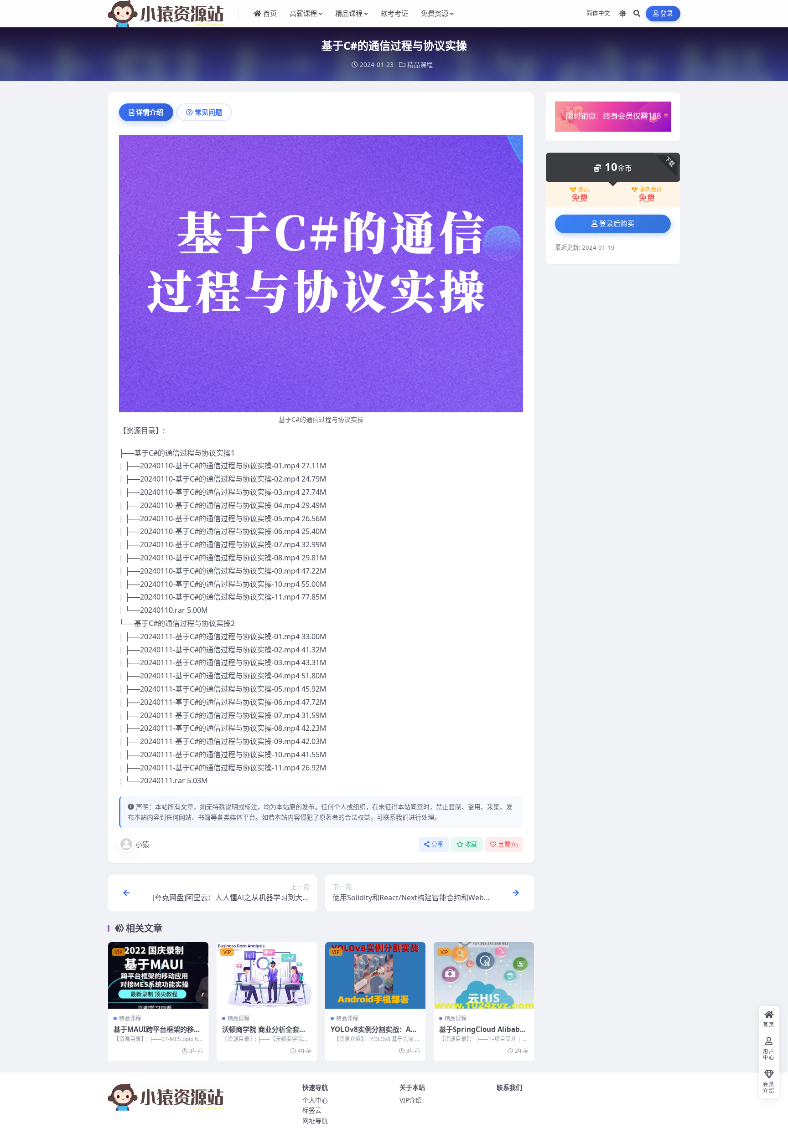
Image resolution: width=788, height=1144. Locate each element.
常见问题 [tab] (208, 112)
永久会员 (651, 189)
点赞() (508, 844)
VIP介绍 (410, 1100)
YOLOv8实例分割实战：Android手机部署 (375, 1034)
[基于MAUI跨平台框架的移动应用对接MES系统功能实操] (158, 975)
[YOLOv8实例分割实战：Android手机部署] (375, 975)
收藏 (471, 844)
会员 (583, 189)
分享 (437, 844)
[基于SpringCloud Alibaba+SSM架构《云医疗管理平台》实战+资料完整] (484, 975)
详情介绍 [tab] (149, 112)
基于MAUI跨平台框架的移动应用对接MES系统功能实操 (157, 1034)
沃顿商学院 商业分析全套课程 (264, 1034)
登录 (667, 13)
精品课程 (420, 64)
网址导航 (315, 1120)
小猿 (142, 844)
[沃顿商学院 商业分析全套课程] (267, 975)
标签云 (311, 1110)
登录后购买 (616, 223)
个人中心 (315, 1100)
